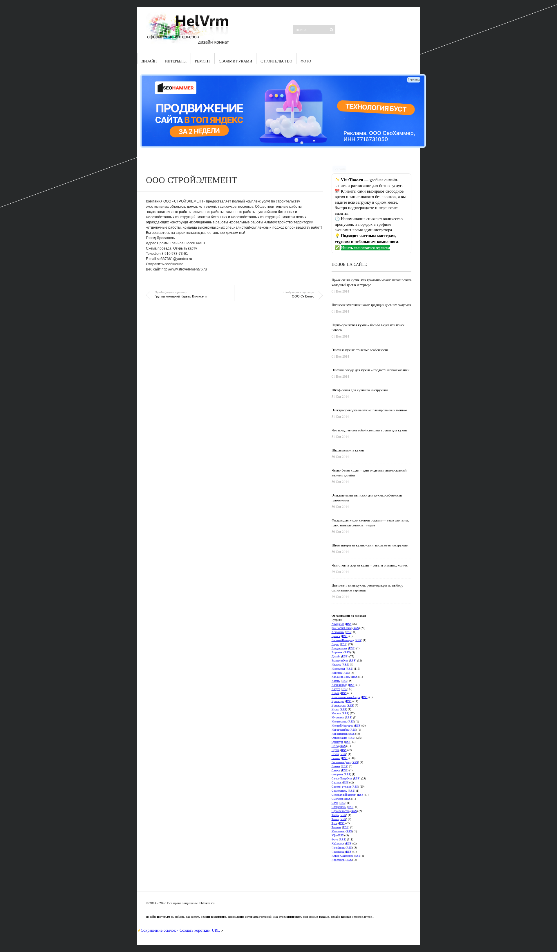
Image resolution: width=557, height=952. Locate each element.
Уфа (334, 835)
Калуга (336, 689)
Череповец (338, 851)
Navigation (338, 624)
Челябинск (338, 847)
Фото (306, 61)
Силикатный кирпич (344, 795)
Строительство (276, 61)
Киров (335, 693)
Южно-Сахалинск (342, 856)
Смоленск (337, 799)
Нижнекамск (339, 721)
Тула (334, 823)
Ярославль (338, 860)
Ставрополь (339, 807)
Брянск (336, 636)
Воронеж (337, 652)
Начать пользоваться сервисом (365, 247)
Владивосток (339, 648)
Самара (336, 770)
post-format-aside (342, 628)
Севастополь (339, 790)
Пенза (335, 746)
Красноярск (339, 705)
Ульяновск (338, 831)
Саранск (336, 782)
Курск (335, 709)
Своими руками (235, 61)
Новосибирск (340, 734)
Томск (335, 819)
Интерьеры (176, 61)
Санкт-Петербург (342, 778)
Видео (335, 644)
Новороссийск (340, 729)
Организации (339, 738)
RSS (349, 624)
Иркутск (337, 672)
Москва (336, 713)
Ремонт (202, 61)
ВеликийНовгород (343, 640)
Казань (336, 681)
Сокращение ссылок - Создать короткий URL (180, 930)
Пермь (335, 750)
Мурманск (338, 717)
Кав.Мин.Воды (341, 677)
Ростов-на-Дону (341, 762)
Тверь (335, 815)
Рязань (336, 766)
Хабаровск (338, 843)
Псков (335, 754)
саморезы (337, 774)
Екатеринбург (340, 660)
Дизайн (149, 61)
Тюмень (336, 827)
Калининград (339, 685)
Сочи (335, 803)
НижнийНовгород (342, 725)
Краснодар (338, 701)
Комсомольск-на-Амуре (346, 697)
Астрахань (338, 632)
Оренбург (337, 742)
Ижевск (336, 664)
